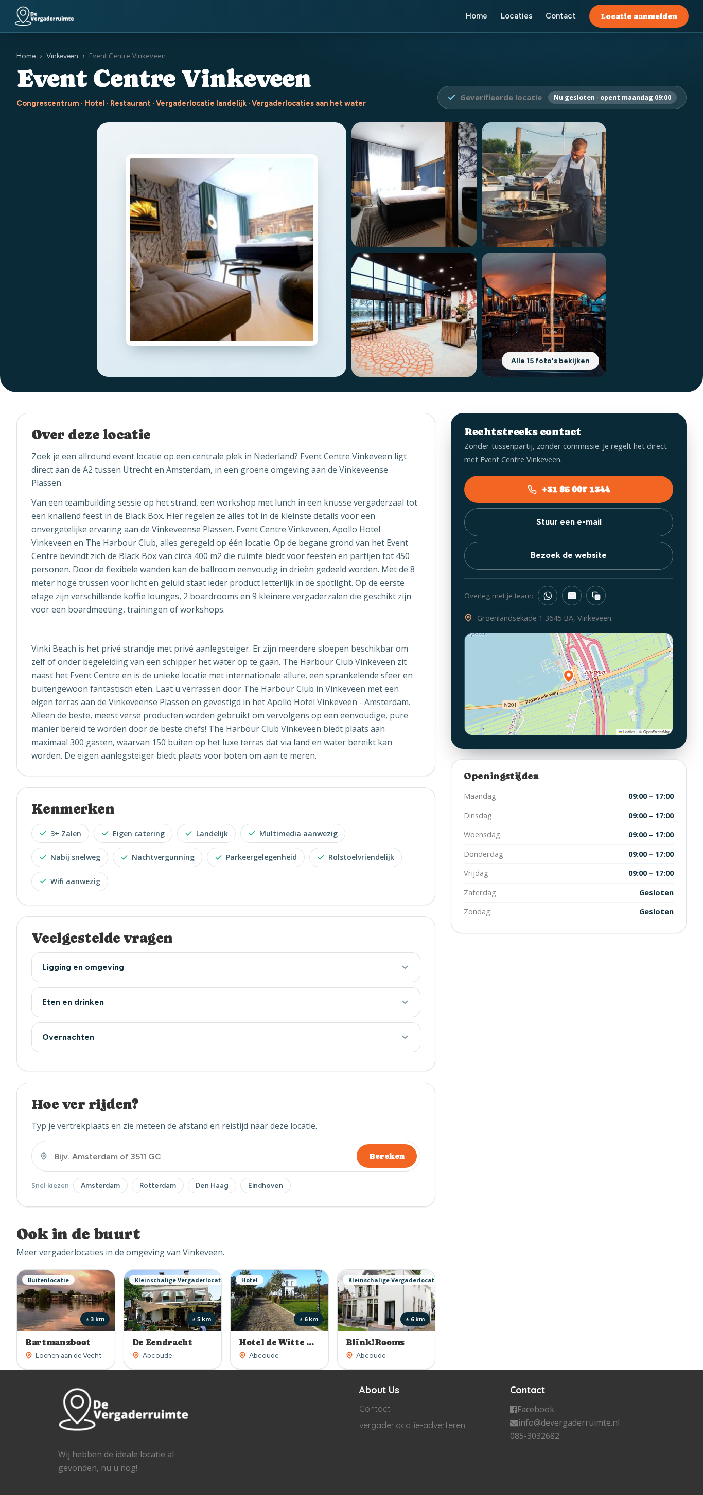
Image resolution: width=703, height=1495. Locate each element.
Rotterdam (157, 1185)
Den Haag (212, 1185)
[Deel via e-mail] (572, 595)
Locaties (516, 16)
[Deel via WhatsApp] (547, 595)
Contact (561, 16)
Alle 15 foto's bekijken (550, 360)
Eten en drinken (73, 1002)
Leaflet (628, 731)
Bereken (387, 1156)
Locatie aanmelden (639, 16)
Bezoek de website (569, 556)
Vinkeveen (62, 55)
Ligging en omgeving (83, 967)
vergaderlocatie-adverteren (412, 1425)
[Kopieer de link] (596, 595)
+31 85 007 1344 (576, 489)
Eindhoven (265, 1185)
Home (476, 16)
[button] (568, 676)
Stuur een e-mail (569, 522)
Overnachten (68, 1037)
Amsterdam (100, 1185)
